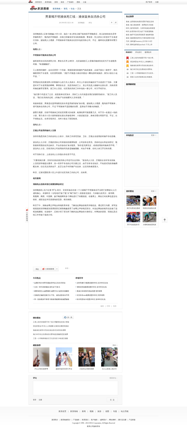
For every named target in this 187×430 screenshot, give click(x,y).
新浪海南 (48, 2)
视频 (92, 411)
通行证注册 (122, 420)
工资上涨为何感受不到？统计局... (142, 58)
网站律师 (112, 420)
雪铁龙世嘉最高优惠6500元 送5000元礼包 (92, 287)
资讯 (65, 9)
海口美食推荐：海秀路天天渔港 (141, 25)
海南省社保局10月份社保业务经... (142, 65)
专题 (115, 411)
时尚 (127, 28)
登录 (34, 400)
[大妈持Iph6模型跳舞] (86, 357)
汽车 (127, 41)
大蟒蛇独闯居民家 (149, 225)
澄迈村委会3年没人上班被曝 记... (142, 62)
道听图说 (130, 191)
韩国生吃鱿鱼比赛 (149, 208)
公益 (84, 2)
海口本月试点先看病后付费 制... (141, 69)
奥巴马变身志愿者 (133, 208)
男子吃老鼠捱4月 (133, 225)
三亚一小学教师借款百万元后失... (142, 73)
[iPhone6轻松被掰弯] (41, 357)
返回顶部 (164, 220)
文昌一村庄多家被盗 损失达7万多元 (47, 287)
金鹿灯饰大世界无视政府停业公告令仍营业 (49, 283)
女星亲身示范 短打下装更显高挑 (141, 31)
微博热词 (148, 52)
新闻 (56, 2)
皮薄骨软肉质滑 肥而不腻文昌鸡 (142, 22)
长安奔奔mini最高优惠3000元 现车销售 (91, 295)
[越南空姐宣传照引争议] (64, 357)
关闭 (114, 306)
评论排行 (138, 52)
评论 (37, 269)
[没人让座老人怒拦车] (109, 357)
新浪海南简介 (66, 420)
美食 (127, 22)
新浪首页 (38, 2)
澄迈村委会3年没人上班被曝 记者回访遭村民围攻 (51, 326)
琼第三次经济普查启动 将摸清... (141, 77)
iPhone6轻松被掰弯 (41, 369)
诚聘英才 (103, 420)
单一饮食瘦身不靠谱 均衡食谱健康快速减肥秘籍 (51, 299)
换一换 (69, 317)
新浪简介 (55, 420)
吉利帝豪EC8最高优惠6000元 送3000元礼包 (92, 283)
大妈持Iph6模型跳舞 (86, 369)
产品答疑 (132, 420)
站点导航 (125, 411)
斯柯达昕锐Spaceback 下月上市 (141, 45)
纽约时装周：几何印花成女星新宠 (142, 28)
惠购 (78, 2)
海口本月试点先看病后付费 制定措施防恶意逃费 (50, 334)
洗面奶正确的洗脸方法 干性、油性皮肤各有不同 (51, 295)
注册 (157, 2)
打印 (108, 306)
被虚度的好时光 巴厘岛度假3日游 (142, 38)
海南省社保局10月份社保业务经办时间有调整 (49, 330)
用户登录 (149, 2)
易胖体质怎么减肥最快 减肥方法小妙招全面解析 (51, 291)
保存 (102, 306)
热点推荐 (130, 16)
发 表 (112, 400)
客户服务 (94, 420)
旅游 (62, 2)
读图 (107, 411)
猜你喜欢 (37, 318)
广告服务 (70, 2)
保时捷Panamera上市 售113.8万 (141, 41)
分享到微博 (48, 269)
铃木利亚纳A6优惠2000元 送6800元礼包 (91, 299)
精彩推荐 (37, 345)
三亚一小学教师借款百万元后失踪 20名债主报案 (50, 338)
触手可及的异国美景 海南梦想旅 (142, 35)
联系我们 (85, 420)
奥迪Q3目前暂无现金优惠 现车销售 (89, 291)
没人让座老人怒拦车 (109, 369)
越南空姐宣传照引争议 (64, 369)
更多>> (115, 345)
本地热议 (130, 135)
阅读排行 (129, 52)
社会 (73, 9)
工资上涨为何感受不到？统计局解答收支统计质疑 (51, 322)
